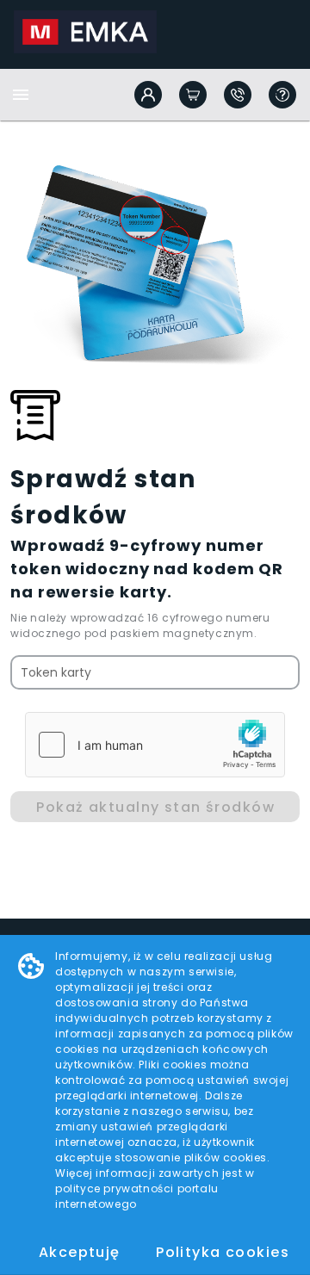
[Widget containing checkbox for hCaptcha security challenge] (155, 744)
